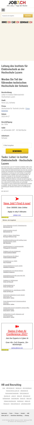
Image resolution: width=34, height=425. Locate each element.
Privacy (16, 413)
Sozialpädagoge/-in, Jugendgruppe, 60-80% (14, 290)
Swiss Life (19, 396)
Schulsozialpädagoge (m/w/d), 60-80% (12, 266)
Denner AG (22, 398)
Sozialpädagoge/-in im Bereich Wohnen (13, 270)
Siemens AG (18, 388)
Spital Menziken (15, 398)
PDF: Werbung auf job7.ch (20, 421)
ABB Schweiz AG (10, 388)
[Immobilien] (6, 22)
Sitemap (27, 415)
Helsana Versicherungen (10, 401)
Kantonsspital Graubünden (12, 393)
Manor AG (28, 398)
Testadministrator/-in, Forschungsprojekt (13, 246)
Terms (10, 413)
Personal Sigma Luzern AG (12, 390)
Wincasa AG (7, 403)
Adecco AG (27, 401)
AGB (28, 413)
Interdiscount (20, 401)
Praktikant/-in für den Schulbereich (11, 251)
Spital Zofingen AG (15, 403)
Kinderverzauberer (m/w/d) (10, 230)
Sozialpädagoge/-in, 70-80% (10, 261)
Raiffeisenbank (6, 398)
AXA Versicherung (27, 388)
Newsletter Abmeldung (16, 415)
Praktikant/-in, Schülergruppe (10, 280)
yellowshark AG (24, 390)
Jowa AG (13, 396)
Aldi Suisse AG (26, 396)
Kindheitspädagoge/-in (9, 285)
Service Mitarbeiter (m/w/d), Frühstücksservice (15, 225)
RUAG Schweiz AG (24, 393)
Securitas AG (7, 396)
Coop (3, 388)
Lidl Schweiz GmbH (26, 403)
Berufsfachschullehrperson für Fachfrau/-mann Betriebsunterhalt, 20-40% (15, 240)
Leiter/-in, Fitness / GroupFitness (11, 235)
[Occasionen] (15, 22)
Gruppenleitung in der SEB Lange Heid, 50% (14, 275)
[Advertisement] (17, 41)
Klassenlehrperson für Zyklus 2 (11, 256)
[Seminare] (26, 22)
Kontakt (23, 413)
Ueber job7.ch (4, 415)
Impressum (4, 413)
